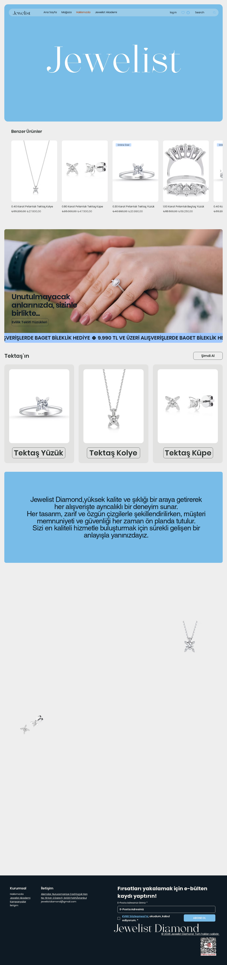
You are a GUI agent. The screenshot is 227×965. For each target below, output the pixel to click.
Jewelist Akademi (20, 898)
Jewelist (22, 13)
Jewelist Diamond (156, 929)
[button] (188, 12)
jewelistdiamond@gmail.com (58, 901)
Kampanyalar (18, 901)
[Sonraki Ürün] (221, 171)
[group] (113, 179)
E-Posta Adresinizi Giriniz (132, 902)
